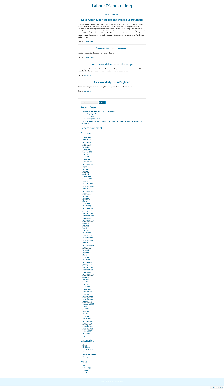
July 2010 (86, 169)
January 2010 (87, 181)
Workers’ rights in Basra (91, 119)
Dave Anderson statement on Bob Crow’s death (99, 111)
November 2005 (88, 299)
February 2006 (88, 292)
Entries (87, 368)
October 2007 (87, 243)
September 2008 (88, 220)
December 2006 (88, 267)
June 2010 (86, 171)
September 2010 (88, 164)
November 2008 (88, 216)
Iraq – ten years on (89, 116)
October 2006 (87, 272)
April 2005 (86, 316)
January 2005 (87, 323)
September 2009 (88, 191)
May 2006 (86, 284)
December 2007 (88, 238)
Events (85, 344)
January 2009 (87, 211)
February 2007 (88, 262)
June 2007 (86, 252)
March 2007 (87, 260)
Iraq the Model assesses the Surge (112, 64)
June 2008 (86, 228)
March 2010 (87, 176)
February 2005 (88, 321)
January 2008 (87, 235)
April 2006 (86, 287)
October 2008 (87, 218)
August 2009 (87, 194)
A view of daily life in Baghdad (112, 82)
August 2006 (87, 277)
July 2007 (86, 250)
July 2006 (86, 279)
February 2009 (88, 208)
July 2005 (86, 309)
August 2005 (87, 306)
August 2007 (87, 247)
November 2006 (88, 270)
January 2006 (87, 294)
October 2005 (87, 301)
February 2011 (87, 162)
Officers (85, 352)
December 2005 (88, 297)
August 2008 (87, 223)
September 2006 (88, 274)
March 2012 (87, 149)
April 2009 (86, 203)
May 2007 (86, 255)
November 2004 (88, 328)
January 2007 (87, 265)
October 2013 (87, 140)
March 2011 (86, 159)
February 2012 (87, 152)
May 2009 (86, 201)
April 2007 (86, 257)
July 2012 (86, 147)
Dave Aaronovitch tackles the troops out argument (112, 19)
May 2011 (86, 154)
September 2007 (88, 245)
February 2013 (87, 142)
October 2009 (87, 189)
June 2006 (86, 282)
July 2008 (86, 225)
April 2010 (86, 174)
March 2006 (87, 289)
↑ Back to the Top (217, 388)
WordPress (110, 381)
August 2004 (87, 336)
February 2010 (87, 179)
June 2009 (86, 198)
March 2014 (87, 137)
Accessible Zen (118, 381)
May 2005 (86, 314)
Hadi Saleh (86, 347)
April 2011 (86, 157)
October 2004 (87, 331)
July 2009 (86, 196)
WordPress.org (88, 373)
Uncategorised (88, 357)
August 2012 (87, 144)
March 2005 (87, 319)
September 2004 (88, 333)
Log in (85, 365)
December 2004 (88, 326)
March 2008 (87, 233)
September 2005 (88, 304)
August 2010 (87, 167)
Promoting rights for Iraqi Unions (95, 114)
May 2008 (86, 230)
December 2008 (88, 213)
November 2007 (88, 240)
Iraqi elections (88, 349)
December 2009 (88, 184)
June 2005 (86, 311)
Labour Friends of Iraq (112, 6)
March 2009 (87, 206)
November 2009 (88, 186)
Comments (88, 370)
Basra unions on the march (112, 48)
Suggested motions (89, 354)
